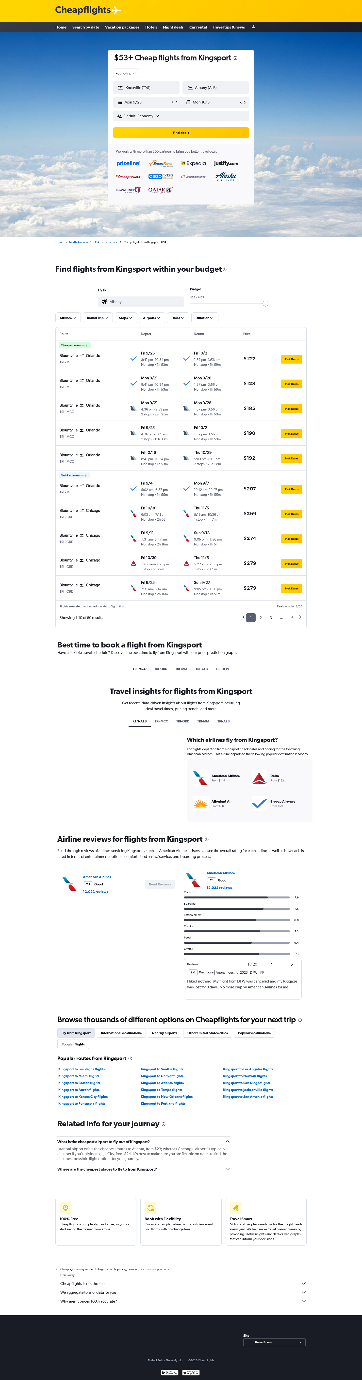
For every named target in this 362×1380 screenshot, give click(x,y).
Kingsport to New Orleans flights (167, 1097)
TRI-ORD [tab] (160, 669)
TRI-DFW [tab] (222, 669)
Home (60, 27)
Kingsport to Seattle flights (162, 1069)
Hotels (151, 27)
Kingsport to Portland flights (163, 1103)
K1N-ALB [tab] (139, 721)
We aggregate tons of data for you (88, 1292)
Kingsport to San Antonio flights (248, 1097)
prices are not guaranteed (155, 1269)
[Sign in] (254, 27)
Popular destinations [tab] (254, 1033)
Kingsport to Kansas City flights (83, 1097)
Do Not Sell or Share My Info (165, 1360)
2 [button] (261, 617)
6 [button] (292, 617)
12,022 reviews (95, 892)
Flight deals (173, 27)
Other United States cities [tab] (207, 1033)
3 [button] (271, 617)
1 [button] (251, 617)
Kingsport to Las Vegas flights (81, 1069)
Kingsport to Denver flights (162, 1076)
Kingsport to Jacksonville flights (248, 1090)
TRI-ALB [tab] (202, 669)
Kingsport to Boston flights (79, 1083)
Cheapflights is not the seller (84, 1283)
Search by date (85, 27)
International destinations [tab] (121, 1033)
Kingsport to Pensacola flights (81, 1103)
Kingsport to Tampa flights (161, 1090)
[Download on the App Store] (191, 1373)
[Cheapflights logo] (83, 10)
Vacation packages (122, 27)
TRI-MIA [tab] (181, 669)
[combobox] (126, 73)
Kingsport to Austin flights (78, 1090)
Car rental (198, 27)
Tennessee (111, 242)
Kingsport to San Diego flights (246, 1083)
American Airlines (97, 877)
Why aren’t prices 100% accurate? (88, 1301)
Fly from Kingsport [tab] (76, 1033)
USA (96, 242)
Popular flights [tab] (73, 1044)
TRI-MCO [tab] (140, 669)
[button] (235, 58)
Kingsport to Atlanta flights (162, 1083)
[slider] (265, 304)
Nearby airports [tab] (164, 1033)
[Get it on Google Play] (170, 1373)
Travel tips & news (229, 27)
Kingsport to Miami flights (78, 1076)
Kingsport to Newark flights (245, 1076)
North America (78, 242)
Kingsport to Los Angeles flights (248, 1069)
